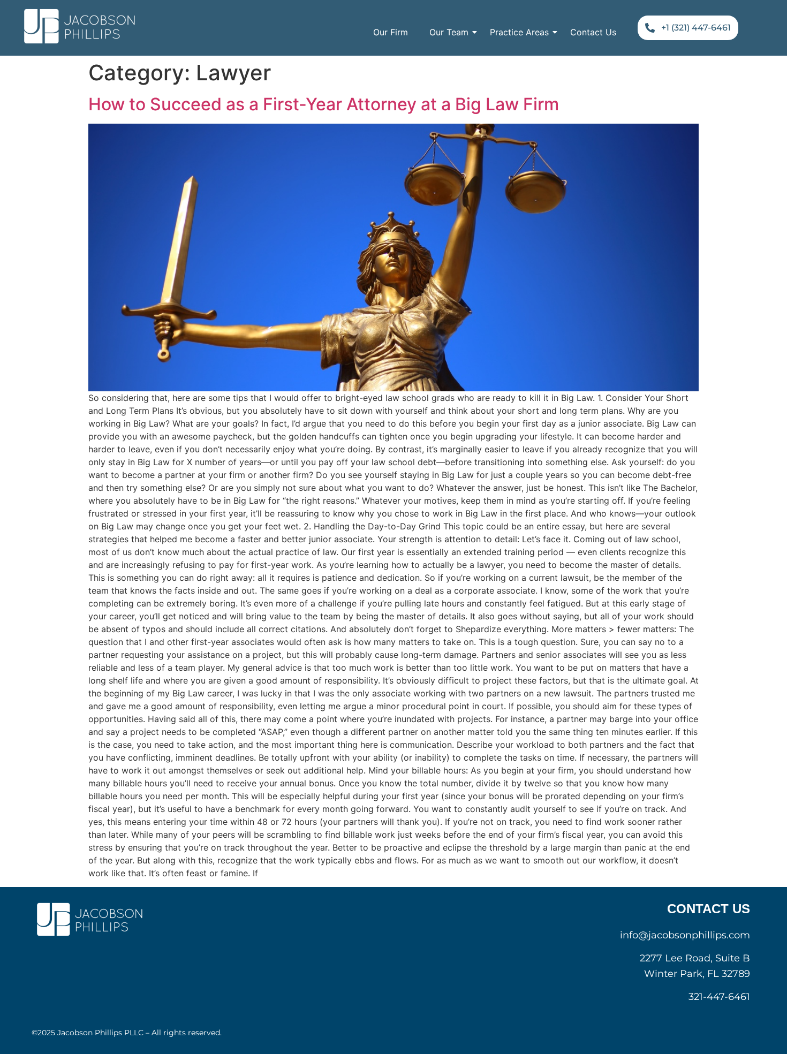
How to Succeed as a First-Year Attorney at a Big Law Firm (323, 104)
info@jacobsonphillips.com (685, 935)
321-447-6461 (719, 997)
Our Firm (390, 32)
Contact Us (593, 32)
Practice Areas (519, 32)
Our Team (448, 32)
